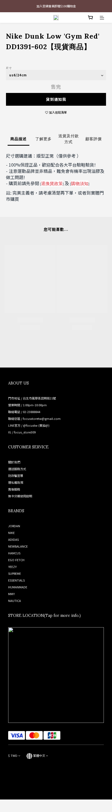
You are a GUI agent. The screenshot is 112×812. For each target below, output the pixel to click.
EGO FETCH (16, 560)
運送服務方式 (17, 469)
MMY (11, 594)
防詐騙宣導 (15, 475)
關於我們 (14, 462)
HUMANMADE (17, 587)
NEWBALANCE (18, 546)
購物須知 (79, 183)
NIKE (11, 532)
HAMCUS (14, 553)
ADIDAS (13, 539)
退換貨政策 (52, 183)
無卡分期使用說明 (20, 496)
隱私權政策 (15, 482)
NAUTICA (14, 600)
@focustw (30, 425)
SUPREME (14, 573)
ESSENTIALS (16, 580)
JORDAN (14, 526)
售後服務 (14, 489)
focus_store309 (25, 432)
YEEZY (12, 566)
